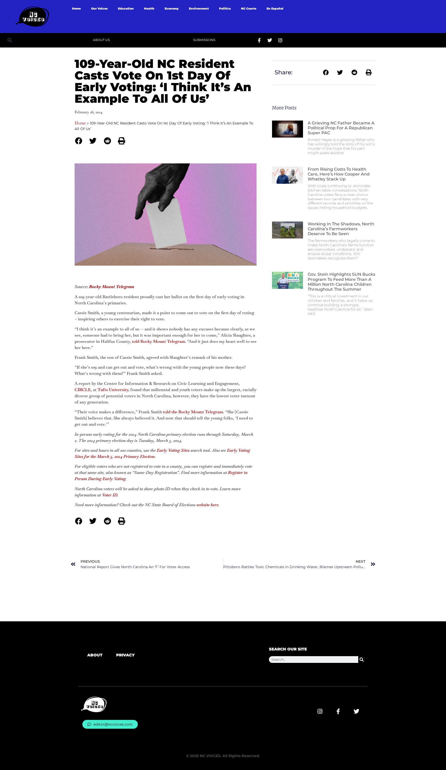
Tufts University (113, 389)
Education (126, 8)
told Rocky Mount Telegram (158, 341)
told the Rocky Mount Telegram (193, 412)
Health (149, 8)
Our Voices (99, 8)
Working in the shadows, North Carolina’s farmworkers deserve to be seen (341, 228)
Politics (225, 8)
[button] (10, 40)
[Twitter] (269, 40)
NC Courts (248, 8)
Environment (199, 8)
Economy (172, 8)
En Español (275, 8)
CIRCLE (83, 389)
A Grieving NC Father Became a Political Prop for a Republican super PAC (341, 128)
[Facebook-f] (259, 40)
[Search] (361, 659)
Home (76, 8)
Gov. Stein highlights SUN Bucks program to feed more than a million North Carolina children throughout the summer (341, 282)
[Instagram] (280, 40)
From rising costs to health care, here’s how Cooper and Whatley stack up (339, 174)
